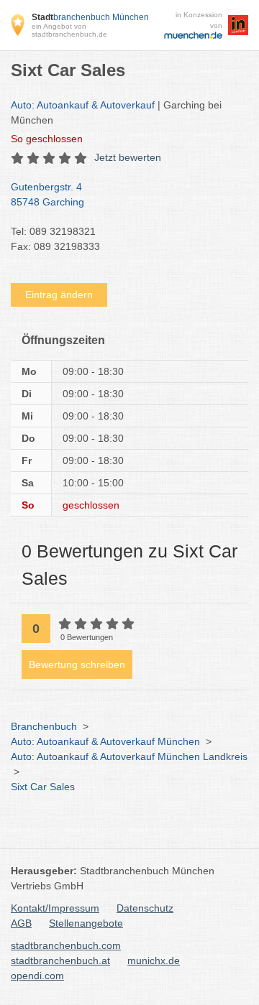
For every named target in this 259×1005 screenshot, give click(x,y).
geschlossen (47, 138)
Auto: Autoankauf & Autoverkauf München (105, 741)
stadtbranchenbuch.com (66, 945)
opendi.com (37, 975)
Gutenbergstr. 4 (47, 194)
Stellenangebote (86, 923)
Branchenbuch (44, 726)
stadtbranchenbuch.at (60, 960)
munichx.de (153, 960)
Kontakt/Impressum (55, 908)
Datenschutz (145, 908)
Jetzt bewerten (127, 157)
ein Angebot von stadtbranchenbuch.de (69, 30)
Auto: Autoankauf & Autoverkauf (83, 105)
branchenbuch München (90, 17)
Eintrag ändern (59, 294)
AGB (21, 923)
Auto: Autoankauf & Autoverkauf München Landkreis (129, 756)
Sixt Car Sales (43, 786)
